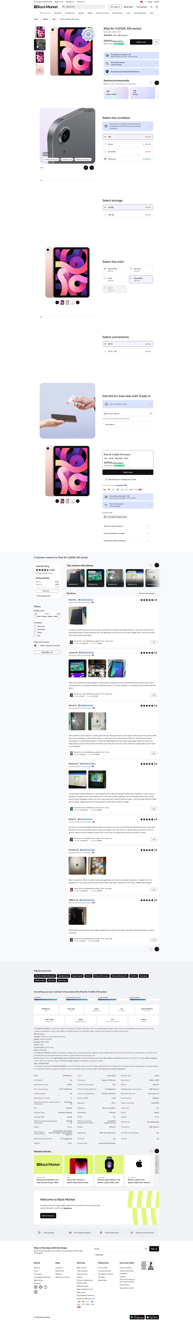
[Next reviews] (157, 949)
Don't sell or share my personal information (127, 1280)
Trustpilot (37, 1283)
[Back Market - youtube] (45, 1287)
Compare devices (104, 1271)
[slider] (35, 616)
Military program (82, 1286)
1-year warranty (82, 1271)
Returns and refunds (62, 1277)
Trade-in (80, 1277)
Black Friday (102, 1280)
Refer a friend (81, 1268)
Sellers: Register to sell (85, 1289)
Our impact (38, 1274)
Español (156, 2)
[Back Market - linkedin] (36, 1292)
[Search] (63, 7)
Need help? (128, 7)
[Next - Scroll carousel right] (157, 83)
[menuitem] (70, 13)
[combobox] (127, 413)
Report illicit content (127, 1288)
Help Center (59, 1271)
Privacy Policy (124, 1285)
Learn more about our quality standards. (109, 1069)
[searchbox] (85, 6)
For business (142, 7)
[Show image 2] (43, 167)
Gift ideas (101, 1277)
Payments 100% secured (85, 1299)
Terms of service (125, 1268)
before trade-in (117, 41)
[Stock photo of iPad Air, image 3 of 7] (40, 70)
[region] (131, 93)
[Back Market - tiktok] (40, 1287)
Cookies (122, 1277)
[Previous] (57, 302)
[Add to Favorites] (156, 42)
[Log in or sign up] (151, 7)
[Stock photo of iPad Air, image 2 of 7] (40, 57)
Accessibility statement (42, 1277)
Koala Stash (120, 485)
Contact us (59, 1268)
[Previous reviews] (151, 949)
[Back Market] (46, 6)
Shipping (58, 1274)
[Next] (78, 302)
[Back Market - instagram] (36, 1287)
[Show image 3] (73, 302)
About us (37, 1268)
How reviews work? (44, 596)
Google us (67, 1208)
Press (36, 1271)
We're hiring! (38, 1280)
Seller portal (81, 1292)
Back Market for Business (85, 1295)
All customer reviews (105, 1274)
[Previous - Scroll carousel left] (151, 83)
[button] (88, 34)
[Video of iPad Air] (40, 44)
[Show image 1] (41, 167)
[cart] (157, 7)
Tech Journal (102, 1268)
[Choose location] (143, 2)
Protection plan (82, 1274)
